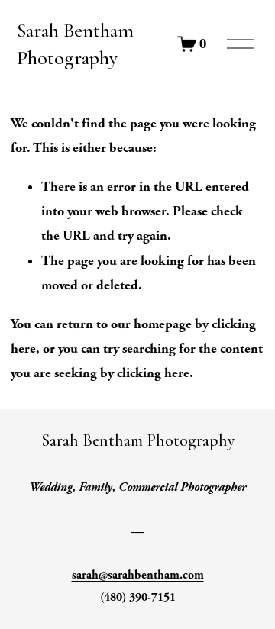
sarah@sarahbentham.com (138, 575)
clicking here (153, 373)
